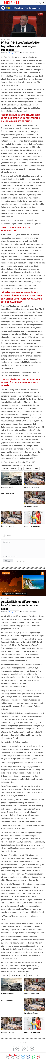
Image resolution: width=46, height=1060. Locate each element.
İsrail (30, 975)
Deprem (13, 469)
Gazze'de (5, 975)
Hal (24, 975)
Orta (36, 975)
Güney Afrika (16, 975)
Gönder (7, 561)
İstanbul (28, 469)
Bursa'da (5, 469)
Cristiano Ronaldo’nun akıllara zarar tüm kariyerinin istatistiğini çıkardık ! (27, 8)
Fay (21, 469)
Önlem (36, 469)
